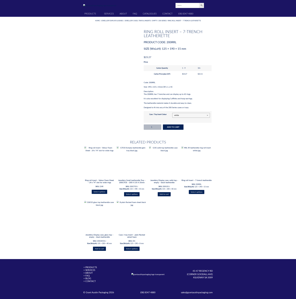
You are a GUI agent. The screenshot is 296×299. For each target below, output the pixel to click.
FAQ (135, 14)
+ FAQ (86, 276)
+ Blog (87, 278)
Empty (154, 20)
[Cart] (208, 5)
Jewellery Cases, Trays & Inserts (138, 20)
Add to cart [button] (164, 194)
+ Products (90, 267)
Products (90, 14)
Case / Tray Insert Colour (158, 114)
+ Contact (89, 281)
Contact (167, 14)
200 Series (162, 20)
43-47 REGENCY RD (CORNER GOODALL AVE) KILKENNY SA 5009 (200, 274)
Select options (99, 192)
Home (97, 20)
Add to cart (173, 127)
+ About (88, 273)
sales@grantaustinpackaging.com (197, 292)
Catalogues (150, 14)
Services (109, 14)
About (123, 14)
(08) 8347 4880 (185, 14)
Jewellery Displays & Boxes (112, 20)
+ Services (89, 270)
